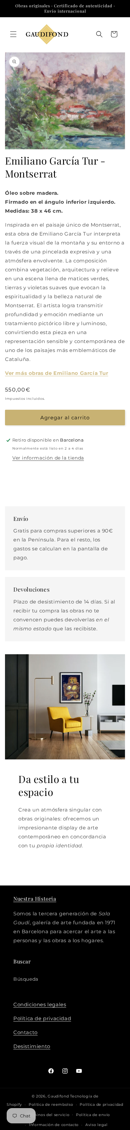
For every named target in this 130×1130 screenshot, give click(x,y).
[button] (13, 34)
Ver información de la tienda (48, 458)
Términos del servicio (48, 1114)
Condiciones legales (39, 1004)
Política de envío (93, 1114)
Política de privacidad (42, 1018)
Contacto (25, 1032)
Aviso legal (96, 1124)
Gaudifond (58, 1096)
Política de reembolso (51, 1104)
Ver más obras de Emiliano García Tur (56, 373)
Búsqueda (25, 979)
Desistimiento (31, 1046)
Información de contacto (54, 1124)
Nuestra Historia (34, 898)
